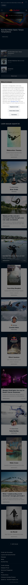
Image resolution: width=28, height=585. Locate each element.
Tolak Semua (14, 114)
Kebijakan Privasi (14, 101)
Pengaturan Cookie (14, 106)
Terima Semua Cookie (14, 110)
